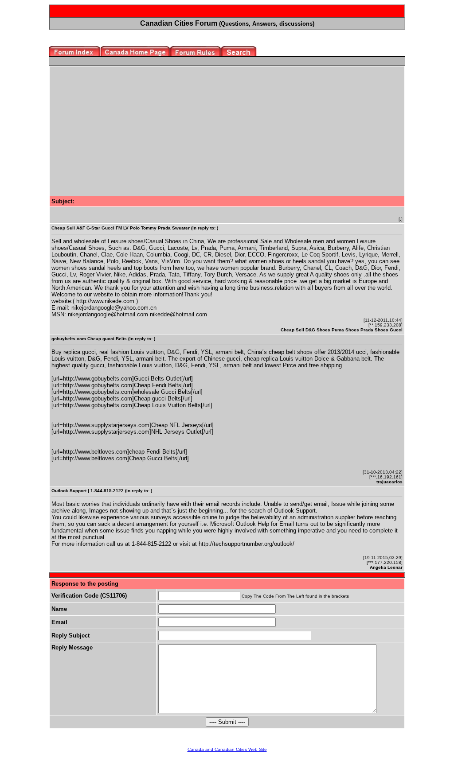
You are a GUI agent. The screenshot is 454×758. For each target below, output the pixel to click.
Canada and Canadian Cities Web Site (227, 749)
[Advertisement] (125, 130)
